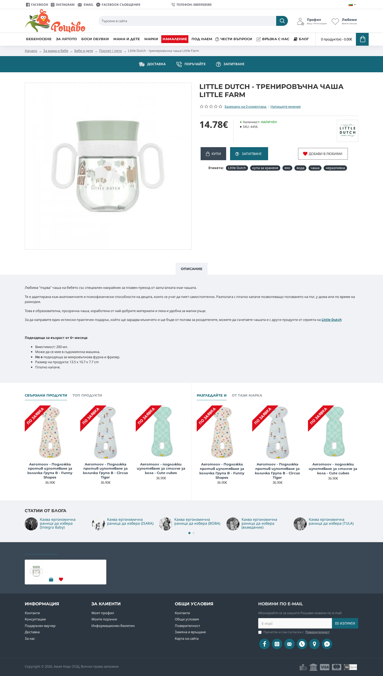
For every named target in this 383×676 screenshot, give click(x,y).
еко (287, 167)
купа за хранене (265, 167)
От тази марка (247, 395)
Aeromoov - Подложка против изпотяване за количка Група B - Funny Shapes (49, 471)
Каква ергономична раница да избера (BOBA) (197, 521)
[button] (189, 533)
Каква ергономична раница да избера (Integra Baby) (58, 523)
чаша (315, 167)
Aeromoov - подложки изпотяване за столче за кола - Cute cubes (161, 468)
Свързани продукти (46, 395)
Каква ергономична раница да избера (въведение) (259, 523)
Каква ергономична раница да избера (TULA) (331, 521)
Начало (31, 50)
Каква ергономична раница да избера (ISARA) (130, 521)
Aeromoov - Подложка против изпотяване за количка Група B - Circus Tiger (105, 471)
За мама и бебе (55, 50)
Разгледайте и (212, 395)
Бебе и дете (83, 50)
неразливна (335, 167)
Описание (191, 269)
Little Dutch (237, 167)
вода (300, 167)
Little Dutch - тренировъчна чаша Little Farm (75, 565)
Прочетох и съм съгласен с (296, 632)
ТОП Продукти (87, 395)
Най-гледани (76, 549)
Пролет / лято (110, 50)
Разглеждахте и (41, 549)
